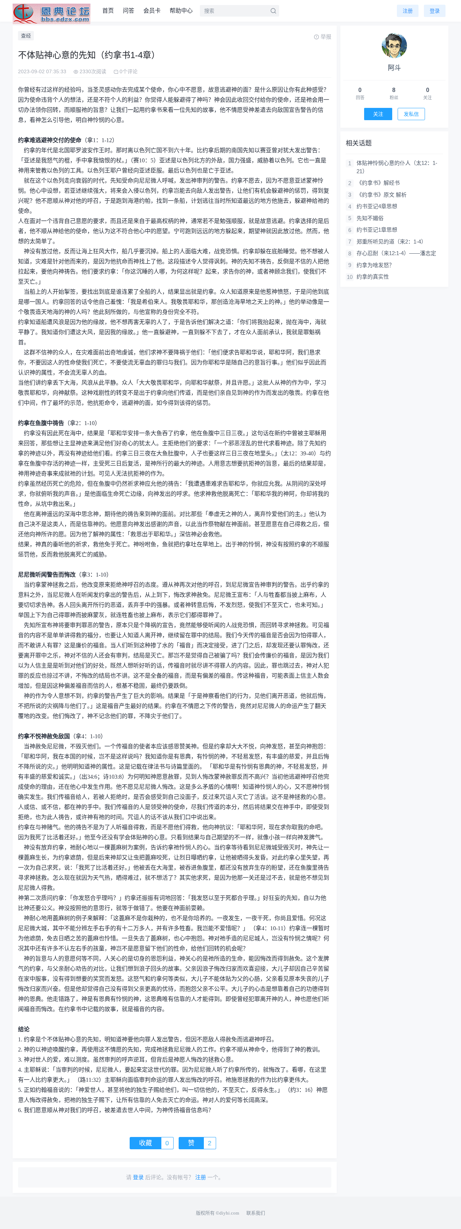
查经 (26, 36)
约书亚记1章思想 (377, 230)
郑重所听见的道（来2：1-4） (391, 242)
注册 (408, 11)
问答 (128, 11)
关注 (378, 114)
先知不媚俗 (370, 218)
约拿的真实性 (373, 277)
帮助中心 (181, 11)
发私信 (411, 114)
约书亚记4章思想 (377, 206)
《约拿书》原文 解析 (382, 195)
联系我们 (255, 1213)
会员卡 (152, 11)
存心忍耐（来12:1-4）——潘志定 (396, 253)
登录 (435, 11)
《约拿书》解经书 (378, 183)
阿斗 (394, 67)
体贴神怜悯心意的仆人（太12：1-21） (397, 167)
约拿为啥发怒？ (375, 265)
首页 (108, 11)
